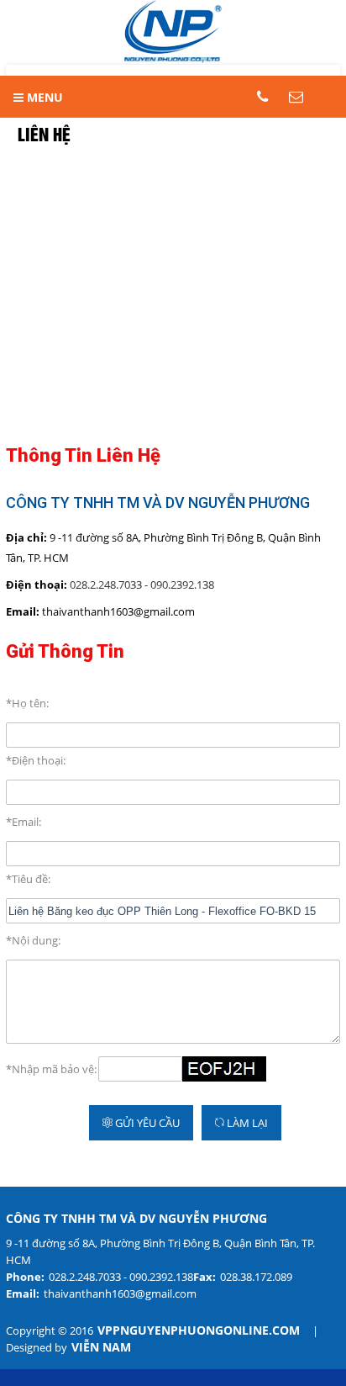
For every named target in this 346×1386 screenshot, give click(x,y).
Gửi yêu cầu (146, 1122)
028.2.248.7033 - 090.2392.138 (142, 584)
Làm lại (246, 1122)
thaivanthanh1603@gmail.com (120, 1293)
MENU (43, 97)
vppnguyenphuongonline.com (198, 1330)
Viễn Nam (101, 1347)
